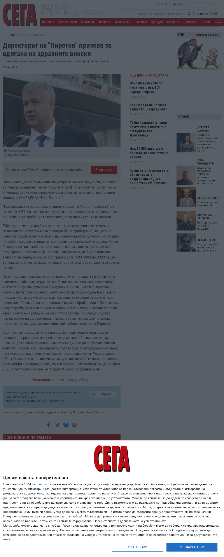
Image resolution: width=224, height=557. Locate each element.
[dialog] (112, 499)
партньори (39, 484)
